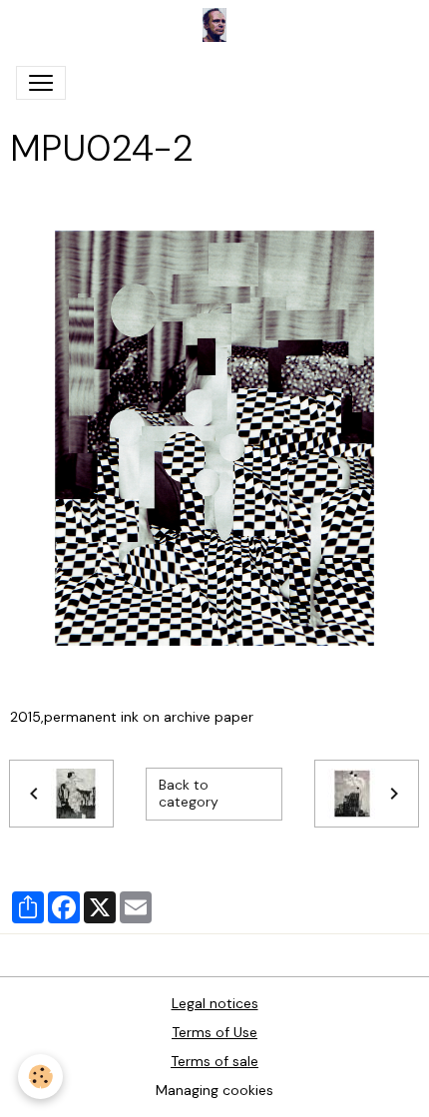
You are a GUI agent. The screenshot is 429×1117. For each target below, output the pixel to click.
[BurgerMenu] (41, 83)
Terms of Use (214, 1032)
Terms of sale (214, 1061)
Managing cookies (214, 1090)
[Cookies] (40, 1076)
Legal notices (215, 1003)
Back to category (188, 794)
